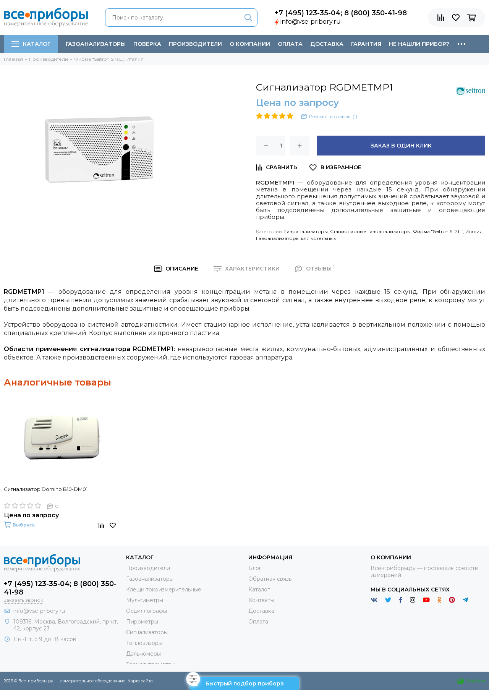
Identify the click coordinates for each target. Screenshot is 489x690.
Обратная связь (269, 578)
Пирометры (142, 621)
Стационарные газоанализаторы (370, 231)
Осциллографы (146, 610)
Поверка (147, 43)
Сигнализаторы (147, 632)
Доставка (326, 43)
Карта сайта (140, 681)
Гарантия (366, 43)
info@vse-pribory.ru (310, 21)
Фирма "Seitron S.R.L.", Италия (448, 231)
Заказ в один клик (401, 145)
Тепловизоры (144, 643)
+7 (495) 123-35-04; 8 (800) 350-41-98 (341, 13)
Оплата (290, 43)
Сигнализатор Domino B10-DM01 (45, 489)
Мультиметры (144, 600)
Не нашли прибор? (419, 43)
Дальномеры (143, 653)
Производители (195, 43)
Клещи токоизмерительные (163, 589)
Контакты (261, 600)
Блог (254, 568)
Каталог (36, 43)
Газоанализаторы (96, 43)
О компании (250, 43)
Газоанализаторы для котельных (296, 238)
